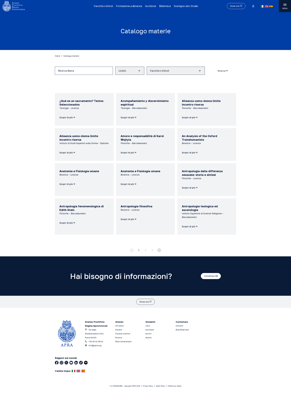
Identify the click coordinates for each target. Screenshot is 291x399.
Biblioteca (165, 6)
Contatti (179, 326)
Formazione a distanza (129, 6)
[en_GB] (267, 6)
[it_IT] (262, 6)
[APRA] (37, 6)
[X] (66, 362)
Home (57, 56)
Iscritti (148, 334)
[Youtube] (71, 362)
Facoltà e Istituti (103, 6)
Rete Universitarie (123, 341)
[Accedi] (253, 6)
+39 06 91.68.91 (95, 341)
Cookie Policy (160, 386)
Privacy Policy (148, 386)
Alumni (149, 337)
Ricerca (118, 337)
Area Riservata (182, 330)
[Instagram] (61, 362)
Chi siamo (119, 326)
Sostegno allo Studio (186, 6)
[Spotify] (86, 362)
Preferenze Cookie (174, 386)
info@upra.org (94, 345)
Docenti (118, 330)
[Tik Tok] (81, 362)
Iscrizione (150, 6)
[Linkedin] (76, 362)
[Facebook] (57, 362)
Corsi (148, 326)
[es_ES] (271, 6)
